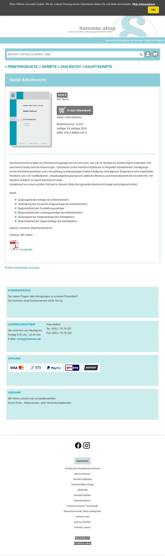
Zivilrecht (71, 67)
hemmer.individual (82, 479)
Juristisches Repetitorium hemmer (82, 468)
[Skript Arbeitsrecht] (30, 147)
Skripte (49, 67)
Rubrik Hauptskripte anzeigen (22, 267)
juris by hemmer (82, 522)
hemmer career (82, 527)
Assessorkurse (82, 473)
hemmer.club (82, 516)
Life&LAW (82, 490)
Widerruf (82, 538)
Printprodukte (23, 67)
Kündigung (82, 543)
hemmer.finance (82, 500)
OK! (153, 9)
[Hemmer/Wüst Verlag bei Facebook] (78, 448)
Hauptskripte (98, 67)
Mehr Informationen (143, 4)
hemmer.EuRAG (82, 495)
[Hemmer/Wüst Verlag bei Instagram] (86, 448)
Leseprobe (25, 249)
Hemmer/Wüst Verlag (82, 484)
